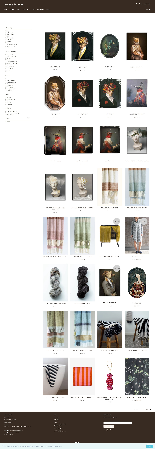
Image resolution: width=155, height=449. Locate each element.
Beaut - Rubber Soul (82, 303)
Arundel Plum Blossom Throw (55, 256)
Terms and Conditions (60, 431)
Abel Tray (82, 67)
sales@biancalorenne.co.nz (15, 430)
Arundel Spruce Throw (82, 256)
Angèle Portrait (82, 161)
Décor (8, 42)
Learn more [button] (59, 446)
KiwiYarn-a (9, 85)
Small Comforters (11, 61)
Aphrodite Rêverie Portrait (82, 208)
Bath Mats (9, 32)
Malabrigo (9, 87)
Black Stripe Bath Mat (109, 350)
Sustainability (57, 430)
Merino (8, 97)
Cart (147, 9)
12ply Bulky (9, 114)
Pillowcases (10, 66)
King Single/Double (12, 56)
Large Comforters (11, 63)
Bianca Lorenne (11, 78)
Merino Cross (10, 99)
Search (138, 3)
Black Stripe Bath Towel (136, 350)
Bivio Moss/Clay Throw (55, 350)
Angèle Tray (109, 161)
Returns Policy (58, 427)
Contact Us (57, 420)
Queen (8, 58)
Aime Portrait (82, 114)
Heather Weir (10, 83)
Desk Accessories (11, 44)
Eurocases (9, 68)
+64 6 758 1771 (9, 434)
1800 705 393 (15, 432)
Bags (8, 31)
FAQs (55, 422)
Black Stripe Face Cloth (55, 397)
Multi (8, 121)
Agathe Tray (55, 114)
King (7, 60)
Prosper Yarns (10, 89)
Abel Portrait (55, 66)
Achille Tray (109, 66)
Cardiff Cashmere (11, 82)
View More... (9, 48)
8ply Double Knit (11, 111)
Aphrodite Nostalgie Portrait (137, 161)
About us (56, 417)
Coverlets (9, 65)
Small (8, 70)
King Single (10, 54)
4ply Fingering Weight (13, 113)
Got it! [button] (150, 446)
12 (144, 409)
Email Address (111, 420)
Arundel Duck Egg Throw (137, 208)
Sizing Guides (57, 428)
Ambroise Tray (55, 161)
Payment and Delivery (60, 424)
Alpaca (8, 102)
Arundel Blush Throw (109, 208)
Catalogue (56, 419)
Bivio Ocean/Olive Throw (82, 350)
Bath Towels (10, 34)
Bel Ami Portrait (109, 303)
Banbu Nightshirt (137, 256)
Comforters (10, 37)
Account (146, 3)
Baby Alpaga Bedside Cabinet (110, 256)
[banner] (13, 4)
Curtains (9, 39)
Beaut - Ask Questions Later (55, 303)
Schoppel (9, 90)
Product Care (57, 425)
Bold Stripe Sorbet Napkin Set (82, 397)
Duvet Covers (10, 46)
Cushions (9, 41)
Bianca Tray (136, 303)
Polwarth (9, 104)
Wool (8, 101)
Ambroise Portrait (137, 114)
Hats (7, 36)
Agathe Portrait (137, 67)
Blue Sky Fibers (11, 80)
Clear (28, 118)
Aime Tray (109, 114)
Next (147, 409)
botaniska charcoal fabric (136, 397)
